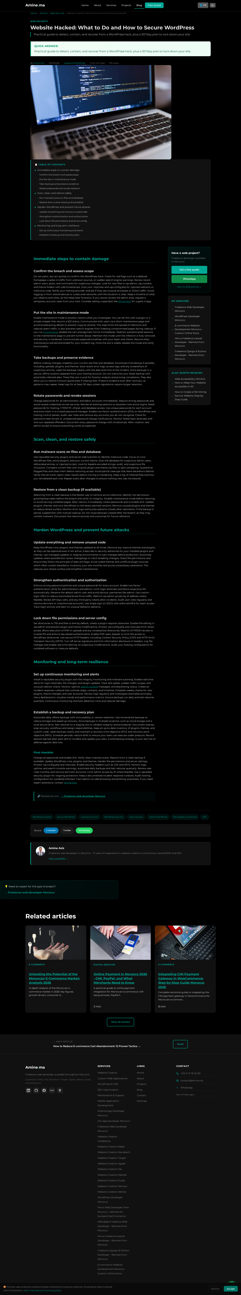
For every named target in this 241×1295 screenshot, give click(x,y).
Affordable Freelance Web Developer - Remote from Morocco (112, 1226)
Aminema (35, 1067)
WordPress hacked (42, 817)
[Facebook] (44, 1090)
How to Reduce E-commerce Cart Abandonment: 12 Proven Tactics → (97, 1046)
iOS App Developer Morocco (114, 1121)
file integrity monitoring (185, 817)
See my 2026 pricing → (189, 286)
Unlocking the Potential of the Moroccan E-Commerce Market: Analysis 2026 (54, 978)
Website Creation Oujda (111, 1180)
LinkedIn (51, 830)
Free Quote (154, 5)
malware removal (89, 817)
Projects (126, 5)
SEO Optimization (108, 1089)
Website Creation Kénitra (112, 1191)
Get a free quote (189, 269)
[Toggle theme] (213, 5)
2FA (205, 817)
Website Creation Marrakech (114, 1152)
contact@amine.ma (192, 1080)
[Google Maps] (60, 1090)
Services (111, 5)
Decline (215, 1288)
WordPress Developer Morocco (187, 318)
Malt (52, 1090)
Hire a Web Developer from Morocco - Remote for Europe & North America (113, 1211)
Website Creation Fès (110, 1169)
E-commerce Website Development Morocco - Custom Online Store (189, 329)
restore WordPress (158, 817)
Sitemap (142, 1101)
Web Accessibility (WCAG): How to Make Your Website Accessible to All (190, 383)
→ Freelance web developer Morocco (83, 796)
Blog (139, 5)
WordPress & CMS (108, 1084)
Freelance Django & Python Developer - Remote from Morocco (190, 355)
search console (89, 686)
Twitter (67, 830)
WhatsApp (189, 278)
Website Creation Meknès (112, 1175)
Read (180, 1044)
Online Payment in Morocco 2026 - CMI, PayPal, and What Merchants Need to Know (120, 978)
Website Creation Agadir (112, 1163)
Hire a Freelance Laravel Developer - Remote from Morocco (189, 342)
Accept (231, 1288)
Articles (44, 13)
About (97, 5)
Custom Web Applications (113, 1078)
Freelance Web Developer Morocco (189, 309)
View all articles (120, 1021)
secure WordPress (66, 817)
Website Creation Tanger (112, 1158)
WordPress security (113, 817)
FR (203, 5)
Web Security (57, 13)
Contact (141, 1095)
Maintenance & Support (111, 1095)
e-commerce (50, 332)
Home (85, 5)
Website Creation (107, 1072)
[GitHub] (36, 1090)
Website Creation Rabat (111, 1146)
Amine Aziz (124, 301)
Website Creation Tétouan (112, 1186)
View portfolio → (58, 858)
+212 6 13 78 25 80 (191, 1073)
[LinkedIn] (28, 1090)
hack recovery (136, 817)
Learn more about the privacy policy (42, 1290)
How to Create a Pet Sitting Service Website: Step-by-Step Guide (190, 396)
